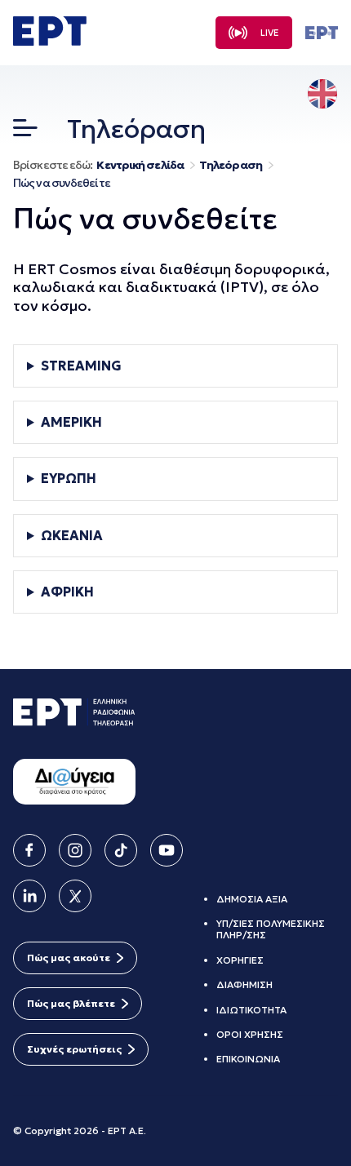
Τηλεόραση (230, 165)
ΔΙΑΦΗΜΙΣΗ (244, 984)
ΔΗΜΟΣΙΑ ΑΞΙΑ (251, 899)
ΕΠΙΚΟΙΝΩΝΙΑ (248, 1059)
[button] (25, 131)
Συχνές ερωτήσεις (74, 1049)
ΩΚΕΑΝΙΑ (72, 535)
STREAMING (81, 366)
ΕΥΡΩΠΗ (68, 478)
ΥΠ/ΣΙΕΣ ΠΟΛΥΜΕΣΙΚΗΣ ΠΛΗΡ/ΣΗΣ (270, 929)
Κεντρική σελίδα (140, 165)
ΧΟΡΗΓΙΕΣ (240, 960)
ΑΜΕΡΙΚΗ (71, 422)
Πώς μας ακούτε (68, 957)
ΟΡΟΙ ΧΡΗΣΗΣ (249, 1034)
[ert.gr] (50, 41)
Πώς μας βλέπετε (71, 1003)
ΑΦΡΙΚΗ (67, 592)
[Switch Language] (322, 95)
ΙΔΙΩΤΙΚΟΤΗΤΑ (251, 1010)
